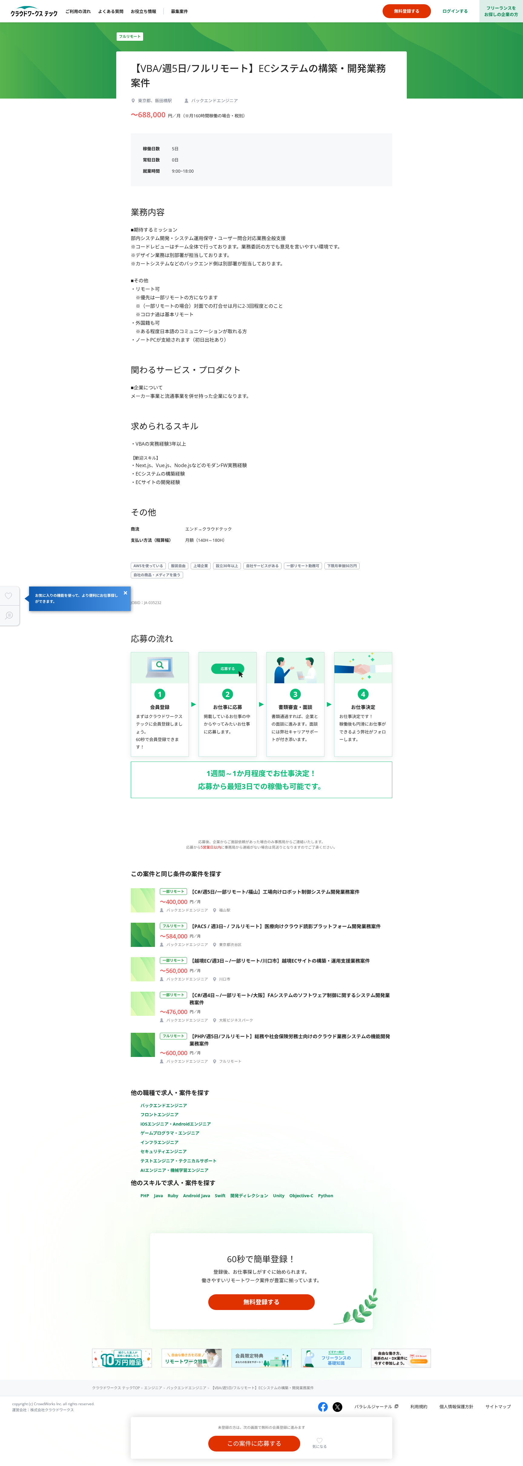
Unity (279, 1195)
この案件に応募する (254, 1443)
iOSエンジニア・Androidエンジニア (175, 1124)
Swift (220, 1195)
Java (158, 1195)
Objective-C (301, 1195)
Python (325, 1195)
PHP (144, 1195)
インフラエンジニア (159, 1142)
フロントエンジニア (159, 1114)
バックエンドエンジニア (163, 1105)
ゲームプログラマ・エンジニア (169, 1133)
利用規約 (418, 1406)
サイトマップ (498, 1406)
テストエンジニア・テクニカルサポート (178, 1161)
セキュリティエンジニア (163, 1151)
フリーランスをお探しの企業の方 (501, 11)
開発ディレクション (249, 1195)
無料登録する (261, 1302)
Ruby (173, 1195)
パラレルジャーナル (373, 1406)
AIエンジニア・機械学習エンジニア (174, 1170)
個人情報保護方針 (456, 1406)
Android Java (196, 1195)
